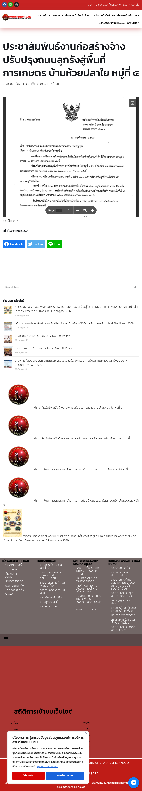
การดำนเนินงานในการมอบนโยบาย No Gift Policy (44, 348)
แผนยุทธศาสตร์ (49, 601)
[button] (5, 640)
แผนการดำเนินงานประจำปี (51, 566)
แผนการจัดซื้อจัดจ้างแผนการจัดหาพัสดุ (123, 609)
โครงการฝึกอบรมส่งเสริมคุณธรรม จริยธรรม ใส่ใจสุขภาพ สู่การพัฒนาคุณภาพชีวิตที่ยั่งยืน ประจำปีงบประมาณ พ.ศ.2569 (71, 362)
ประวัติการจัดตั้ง (14, 590)
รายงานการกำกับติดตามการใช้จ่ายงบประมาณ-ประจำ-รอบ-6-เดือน (123, 584)
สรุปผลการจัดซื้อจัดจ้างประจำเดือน (123, 621)
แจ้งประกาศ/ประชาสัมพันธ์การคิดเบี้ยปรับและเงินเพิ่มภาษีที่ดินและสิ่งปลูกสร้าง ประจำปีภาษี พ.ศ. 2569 (74, 323)
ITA (137, 15)
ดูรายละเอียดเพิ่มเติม (47, 766)
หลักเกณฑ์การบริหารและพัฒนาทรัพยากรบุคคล (88, 570)
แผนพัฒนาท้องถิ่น (122, 15)
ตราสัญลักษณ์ (13, 565)
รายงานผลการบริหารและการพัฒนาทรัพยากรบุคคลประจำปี (89, 600)
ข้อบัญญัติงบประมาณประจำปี (124, 601)
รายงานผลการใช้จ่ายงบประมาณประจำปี (123, 594)
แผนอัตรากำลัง (49, 606)
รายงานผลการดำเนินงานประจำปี (52, 584)
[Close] (86, 733)
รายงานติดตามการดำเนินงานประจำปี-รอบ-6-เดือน (51, 575)
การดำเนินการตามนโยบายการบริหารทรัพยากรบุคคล (86, 588)
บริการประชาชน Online (112, 23)
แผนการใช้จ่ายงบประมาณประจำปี (121, 573)
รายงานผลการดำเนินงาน (52, 591)
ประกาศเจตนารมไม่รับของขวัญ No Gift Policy (42, 335)
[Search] (135, 287)
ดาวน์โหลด (133, 23)
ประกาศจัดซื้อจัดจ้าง (77, 15)
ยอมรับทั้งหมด (65, 776)
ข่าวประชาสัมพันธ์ (100, 15)
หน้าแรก (90, 5)
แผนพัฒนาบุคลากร (87, 609)
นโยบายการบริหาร (11, 575)
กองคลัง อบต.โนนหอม (49, 84)
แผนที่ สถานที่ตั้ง (14, 585)
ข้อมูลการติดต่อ (131, 5)
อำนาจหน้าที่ (11, 569)
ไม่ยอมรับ (28, 776)
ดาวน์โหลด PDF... (13, 221)
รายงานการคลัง (120, 567)
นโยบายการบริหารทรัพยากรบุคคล (86, 579)
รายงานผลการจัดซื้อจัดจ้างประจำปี (123, 628)
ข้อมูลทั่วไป (11, 594)
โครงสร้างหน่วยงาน (49, 15)
